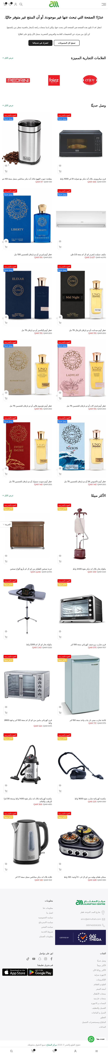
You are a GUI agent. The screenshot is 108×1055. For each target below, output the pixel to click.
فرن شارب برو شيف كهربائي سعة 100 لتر (88, 644)
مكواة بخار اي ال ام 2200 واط (39, 644)
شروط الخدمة (47, 931)
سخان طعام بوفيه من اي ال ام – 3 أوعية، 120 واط (85, 877)
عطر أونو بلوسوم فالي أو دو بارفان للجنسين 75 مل (31, 406)
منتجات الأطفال (99, 994)
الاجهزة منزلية (100, 975)
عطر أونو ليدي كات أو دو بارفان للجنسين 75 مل (86, 406)
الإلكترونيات (101, 979)
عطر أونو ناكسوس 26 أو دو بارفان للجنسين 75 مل (85, 481)
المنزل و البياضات (99, 1012)
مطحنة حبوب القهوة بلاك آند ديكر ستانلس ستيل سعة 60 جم (27, 179)
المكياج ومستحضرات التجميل (94, 1022)
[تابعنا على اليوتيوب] (33, 958)
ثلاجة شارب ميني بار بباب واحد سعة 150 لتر (88, 720)
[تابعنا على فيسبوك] (51, 958)
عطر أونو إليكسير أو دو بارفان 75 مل (37, 330)
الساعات (102, 1027)
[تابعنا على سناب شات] (39, 958)
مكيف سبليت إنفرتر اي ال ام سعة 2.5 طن (88, 254)
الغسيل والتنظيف (99, 1008)
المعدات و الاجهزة (98, 1003)
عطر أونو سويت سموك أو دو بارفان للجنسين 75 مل (30, 481)
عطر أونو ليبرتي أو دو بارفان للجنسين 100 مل (33, 254)
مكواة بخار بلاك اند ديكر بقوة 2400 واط (89, 569)
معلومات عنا (48, 908)
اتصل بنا (49, 913)
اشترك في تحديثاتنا (40, 43)
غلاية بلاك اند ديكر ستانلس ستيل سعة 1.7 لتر (33, 877)
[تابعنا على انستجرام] (45, 958)
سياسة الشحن (47, 927)
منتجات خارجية (100, 998)
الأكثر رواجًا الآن (99, 970)
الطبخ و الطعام (100, 984)
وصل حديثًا (101, 961)
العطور (103, 1017)
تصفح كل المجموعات (66, 43)
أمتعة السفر (101, 989)
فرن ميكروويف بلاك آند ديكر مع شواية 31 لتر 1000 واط (83, 179)
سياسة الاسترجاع (46, 922)
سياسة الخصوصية (45, 917)
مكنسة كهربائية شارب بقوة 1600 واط (90, 798)
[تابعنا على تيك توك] (27, 958)
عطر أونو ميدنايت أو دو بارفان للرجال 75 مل (87, 330)
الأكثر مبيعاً (101, 965)
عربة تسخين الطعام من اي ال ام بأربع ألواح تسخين (31, 569)
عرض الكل (8, 58)
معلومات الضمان (46, 936)
